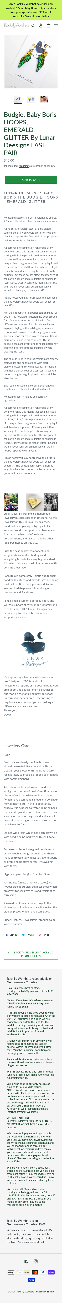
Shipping (24, 165)
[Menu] (56, 25)
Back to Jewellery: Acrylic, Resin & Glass (33, 954)
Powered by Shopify (44, 1291)
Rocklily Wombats (25, 1291)
